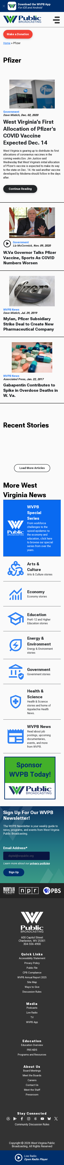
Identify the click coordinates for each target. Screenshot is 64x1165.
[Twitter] (56, 1119)
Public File (32, 967)
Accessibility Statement (32, 958)
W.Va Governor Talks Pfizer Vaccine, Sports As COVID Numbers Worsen (29, 257)
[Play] (7, 244)
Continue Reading (20, 188)
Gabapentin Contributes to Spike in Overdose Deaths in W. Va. (30, 390)
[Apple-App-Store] (8, 1119)
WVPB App (32, 1022)
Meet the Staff (32, 1089)
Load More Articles (32, 468)
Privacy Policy (32, 963)
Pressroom (32, 1094)
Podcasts (32, 1007)
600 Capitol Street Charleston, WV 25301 (32, 939)
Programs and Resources (32, 1054)
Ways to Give (32, 987)
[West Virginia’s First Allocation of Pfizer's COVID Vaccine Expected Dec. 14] (32, 94)
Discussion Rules (32, 991)
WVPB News (11, 309)
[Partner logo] (9, 890)
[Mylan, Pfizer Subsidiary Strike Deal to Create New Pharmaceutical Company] (32, 291)
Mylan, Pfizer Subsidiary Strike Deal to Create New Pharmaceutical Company (28, 324)
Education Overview (32, 1045)
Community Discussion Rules (32, 1124)
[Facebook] (22, 1119)
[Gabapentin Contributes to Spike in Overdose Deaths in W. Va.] (32, 357)
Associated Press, (15, 379)
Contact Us (32, 1085)
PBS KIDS (32, 1049)
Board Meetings (32, 1070)
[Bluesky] (49, 1119)
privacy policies (40, 863)
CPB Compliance (32, 972)
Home (6, 43)
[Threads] (35, 1119)
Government (11, 111)
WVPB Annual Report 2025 (32, 977)
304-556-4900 (32, 944)
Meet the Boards (32, 1075)
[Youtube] (42, 1119)
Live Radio (32, 1012)
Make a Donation (18, 34)
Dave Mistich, (12, 115)
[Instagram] (28, 1119)
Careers (32, 1080)
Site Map (32, 982)
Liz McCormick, (23, 245)
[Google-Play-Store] (15, 1119)
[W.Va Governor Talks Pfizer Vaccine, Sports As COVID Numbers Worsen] (32, 222)
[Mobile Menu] (56, 20)
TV (32, 1017)
